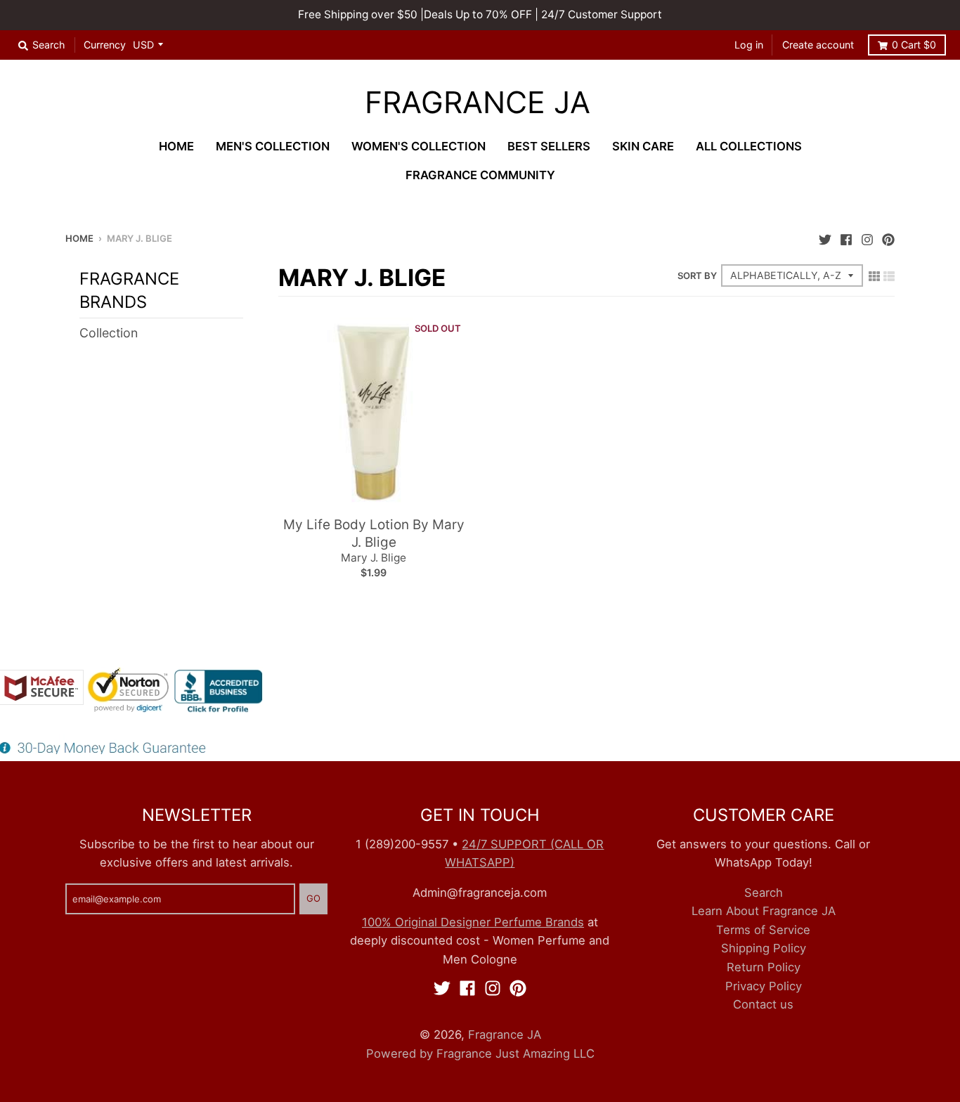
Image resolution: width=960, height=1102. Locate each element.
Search (763, 893)
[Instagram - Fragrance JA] (867, 237)
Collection (108, 332)
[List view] (889, 275)
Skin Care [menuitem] (643, 146)
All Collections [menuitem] (749, 146)
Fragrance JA (477, 103)
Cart (914, 45)
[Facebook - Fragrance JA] (846, 237)
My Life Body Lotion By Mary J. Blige (374, 533)
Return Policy (763, 967)
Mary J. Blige (373, 557)
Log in (748, 45)
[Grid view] (874, 275)
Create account (818, 45)
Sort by (697, 275)
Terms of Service (763, 930)
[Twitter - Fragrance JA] (825, 237)
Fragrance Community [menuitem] (480, 175)
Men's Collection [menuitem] (273, 146)
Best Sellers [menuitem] (548, 146)
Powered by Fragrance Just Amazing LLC (480, 1053)
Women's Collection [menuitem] (418, 146)
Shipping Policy (763, 948)
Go (313, 898)
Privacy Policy (763, 986)
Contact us (763, 1004)
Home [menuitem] (176, 146)
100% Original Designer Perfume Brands (473, 922)
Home (79, 238)
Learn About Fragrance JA (764, 911)
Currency (105, 45)
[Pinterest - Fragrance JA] (888, 237)
